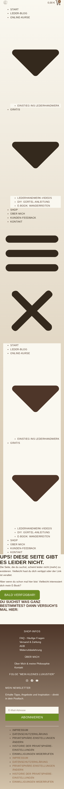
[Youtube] (37, 680)
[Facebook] (32, 680)
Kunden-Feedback (23, 217)
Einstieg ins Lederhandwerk (38, 105)
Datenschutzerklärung (30, 734)
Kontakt (16, 221)
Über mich (17, 213)
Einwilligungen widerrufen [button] (33, 754)
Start (14, 9)
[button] (32, 282)
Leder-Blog (18, 13)
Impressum (20, 730)
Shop (14, 209)
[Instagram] (27, 680)
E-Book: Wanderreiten (33, 205)
